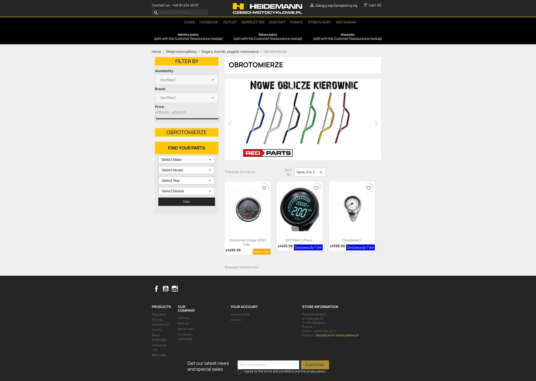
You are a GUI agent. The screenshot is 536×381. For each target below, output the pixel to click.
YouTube (165, 289)
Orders (236, 320)
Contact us (161, 5)
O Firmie (183, 318)
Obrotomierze (186, 132)
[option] (303, 121)
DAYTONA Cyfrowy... (299, 240)
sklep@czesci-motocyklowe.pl (336, 335)
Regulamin (159, 314)
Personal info (240, 314)
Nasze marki (186, 329)
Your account (244, 306)
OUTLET (230, 22)
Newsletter (252, 22)
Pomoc (296, 22)
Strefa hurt (319, 22)
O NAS (189, 22)
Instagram (346, 22)
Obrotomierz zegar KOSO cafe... (247, 242)
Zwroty (157, 330)
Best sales (159, 355)
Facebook (156, 289)
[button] (236, 121)
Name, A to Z (310, 172)
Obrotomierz (352, 240)
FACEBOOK (209, 22)
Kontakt (277, 22)
